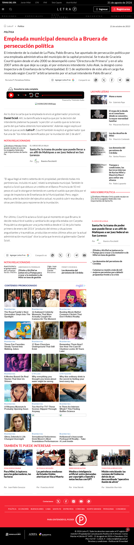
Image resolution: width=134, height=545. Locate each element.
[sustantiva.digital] (45, 534)
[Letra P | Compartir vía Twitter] (104, 80)
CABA (48, 509)
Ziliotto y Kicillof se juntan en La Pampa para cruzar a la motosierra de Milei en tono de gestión (111, 252)
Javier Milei (26, 2)
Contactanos (48, 501)
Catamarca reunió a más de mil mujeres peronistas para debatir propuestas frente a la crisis (108, 272)
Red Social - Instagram (73, 501)
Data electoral (60, 16)
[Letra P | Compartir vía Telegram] (120, 80)
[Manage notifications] (128, 529)
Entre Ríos (68, 509)
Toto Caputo (57, 2)
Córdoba (80, 509)
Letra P (10, 26)
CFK (37, 2)
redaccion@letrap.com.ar (117, 538)
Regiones (9, 16)
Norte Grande (94, 509)
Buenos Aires (37, 509)
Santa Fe (57, 509)
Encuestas (94, 16)
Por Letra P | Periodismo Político (17, 80)
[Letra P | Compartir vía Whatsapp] (96, 80)
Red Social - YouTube (81, 501)
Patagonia (108, 509)
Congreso (121, 509)
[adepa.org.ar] (33, 534)
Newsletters (121, 16)
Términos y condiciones (98, 541)
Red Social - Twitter (58, 501)
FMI (45, 2)
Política (21, 26)
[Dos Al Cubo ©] (13, 534)
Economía (23, 509)
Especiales (34, 16)
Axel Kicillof (71, 2)
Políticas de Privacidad (118, 541)
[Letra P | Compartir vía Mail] (127, 80)
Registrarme (123, 9)
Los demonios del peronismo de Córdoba (107, 262)
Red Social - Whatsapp (88, 501)
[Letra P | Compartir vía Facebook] (112, 80)
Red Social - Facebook (66, 501)
